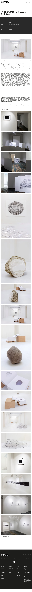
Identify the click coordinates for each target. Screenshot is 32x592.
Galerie (2, 571)
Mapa (17, 568)
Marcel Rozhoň (5, 536)
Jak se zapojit (11, 571)
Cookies (25, 571)
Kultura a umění (11, 569)
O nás (2, 569)
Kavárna (2, 575)
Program (2, 568)
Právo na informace (27, 572)
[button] (29, 2)
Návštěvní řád (26, 569)
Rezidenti (10, 572)
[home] (13, 2)
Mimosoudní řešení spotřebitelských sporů (27, 580)
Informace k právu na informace (27, 574)
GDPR (25, 568)
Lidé (17, 571)
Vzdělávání (2, 578)
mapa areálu (17, 24)
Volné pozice (18, 575)
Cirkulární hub (3, 572)
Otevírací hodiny (18, 569)
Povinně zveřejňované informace (27, 582)
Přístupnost (26, 576)
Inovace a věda (11, 568)
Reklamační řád (26, 577)
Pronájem (17, 572)
